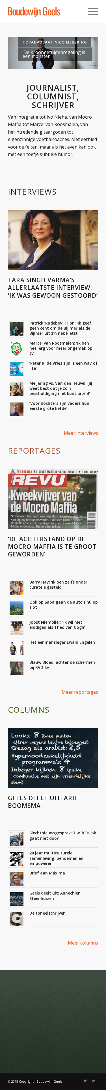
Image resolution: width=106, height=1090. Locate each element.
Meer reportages (80, 692)
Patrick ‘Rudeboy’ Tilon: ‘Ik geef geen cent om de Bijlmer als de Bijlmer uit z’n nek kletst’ (60, 328)
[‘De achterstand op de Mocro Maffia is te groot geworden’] (53, 499)
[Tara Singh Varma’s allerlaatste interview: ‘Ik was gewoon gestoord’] (53, 240)
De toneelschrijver (47, 913)
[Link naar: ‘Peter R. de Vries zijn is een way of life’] (16, 369)
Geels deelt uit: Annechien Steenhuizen (55, 895)
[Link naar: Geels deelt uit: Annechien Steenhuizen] (16, 899)
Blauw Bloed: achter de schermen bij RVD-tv (62, 665)
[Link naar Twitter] (85, 1080)
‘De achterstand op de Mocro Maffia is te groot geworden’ (52, 546)
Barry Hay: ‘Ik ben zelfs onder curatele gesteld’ (58, 584)
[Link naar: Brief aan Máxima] (16, 879)
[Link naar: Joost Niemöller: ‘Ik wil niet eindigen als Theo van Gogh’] (16, 628)
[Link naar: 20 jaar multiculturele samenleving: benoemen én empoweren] (16, 859)
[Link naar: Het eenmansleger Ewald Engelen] (16, 648)
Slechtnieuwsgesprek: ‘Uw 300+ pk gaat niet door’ (62, 835)
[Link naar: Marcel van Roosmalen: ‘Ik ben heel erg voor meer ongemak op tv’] (16, 349)
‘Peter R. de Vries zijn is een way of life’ (63, 365)
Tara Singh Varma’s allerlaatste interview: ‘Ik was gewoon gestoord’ (53, 287)
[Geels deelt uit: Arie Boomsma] (53, 758)
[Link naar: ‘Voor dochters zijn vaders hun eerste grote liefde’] (16, 409)
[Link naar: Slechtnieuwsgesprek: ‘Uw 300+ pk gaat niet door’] (16, 839)
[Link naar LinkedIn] (94, 1080)
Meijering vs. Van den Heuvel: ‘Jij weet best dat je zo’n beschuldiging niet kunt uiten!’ (60, 388)
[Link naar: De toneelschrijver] (16, 919)
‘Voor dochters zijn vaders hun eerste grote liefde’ (59, 406)
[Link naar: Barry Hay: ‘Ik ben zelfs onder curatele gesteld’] (16, 588)
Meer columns (83, 943)
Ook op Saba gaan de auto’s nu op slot (63, 604)
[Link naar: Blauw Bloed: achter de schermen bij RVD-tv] (16, 668)
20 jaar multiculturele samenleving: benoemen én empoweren (56, 858)
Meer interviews (81, 433)
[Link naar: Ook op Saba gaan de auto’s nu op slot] (16, 608)
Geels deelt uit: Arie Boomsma (43, 802)
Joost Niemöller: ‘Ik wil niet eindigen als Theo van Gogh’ (57, 624)
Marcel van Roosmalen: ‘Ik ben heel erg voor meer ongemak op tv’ (60, 348)
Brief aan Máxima (47, 873)
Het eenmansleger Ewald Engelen (62, 642)
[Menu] (90, 11)
